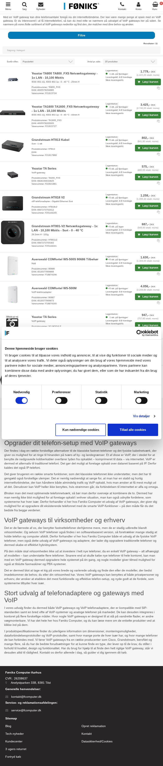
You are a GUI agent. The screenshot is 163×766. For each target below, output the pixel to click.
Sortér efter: (12, 61)
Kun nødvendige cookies (80, 429)
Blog (8, 726)
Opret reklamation (94, 726)
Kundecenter (13, 741)
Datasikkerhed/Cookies (97, 741)
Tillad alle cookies (133, 429)
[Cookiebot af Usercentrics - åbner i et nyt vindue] (139, 333)
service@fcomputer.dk (26, 710)
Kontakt (87, 733)
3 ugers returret (15, 749)
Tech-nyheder (14, 733)
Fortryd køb (13, 756)
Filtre (81, 35)
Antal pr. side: (94, 61)
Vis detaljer (141, 416)
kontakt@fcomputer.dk (26, 696)
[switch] (61, 400)
